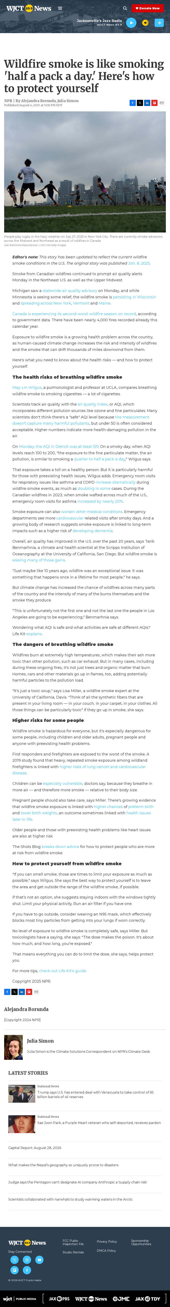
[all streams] (159, 23)
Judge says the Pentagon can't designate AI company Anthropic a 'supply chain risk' (77, 1182)
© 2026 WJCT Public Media (24, 1280)
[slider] (139, 22)
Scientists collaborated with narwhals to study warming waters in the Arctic (70, 1199)
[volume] (145, 23)
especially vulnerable (62, 783)
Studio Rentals (73, 1252)
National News (48, 1086)
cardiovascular (70, 518)
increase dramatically (116, 482)
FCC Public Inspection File (73, 1242)
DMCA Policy (106, 1251)
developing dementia (93, 531)
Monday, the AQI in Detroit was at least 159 (58, 446)
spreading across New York (46, 303)
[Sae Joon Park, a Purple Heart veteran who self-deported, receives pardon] (21, 1124)
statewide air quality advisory (70, 290)
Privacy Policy (107, 1241)
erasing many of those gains (38, 560)
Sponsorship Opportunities (141, 1242)
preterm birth (141, 807)
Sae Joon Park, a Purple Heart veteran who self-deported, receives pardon (99, 1123)
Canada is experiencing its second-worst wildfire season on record (74, 314)
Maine (104, 303)
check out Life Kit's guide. (63, 971)
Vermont (81, 303)
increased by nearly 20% (100, 501)
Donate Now (149, 8)
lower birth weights (38, 813)
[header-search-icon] (125, 8)
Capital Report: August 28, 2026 (34, 1148)
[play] (131, 22)
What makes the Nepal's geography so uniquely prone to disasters (63, 1165)
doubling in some (95, 488)
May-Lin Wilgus (26, 387)
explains (34, 634)
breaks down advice (60, 846)
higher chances (109, 807)
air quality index (93, 404)
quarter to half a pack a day (99, 459)
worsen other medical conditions (92, 512)
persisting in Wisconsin (134, 297)
